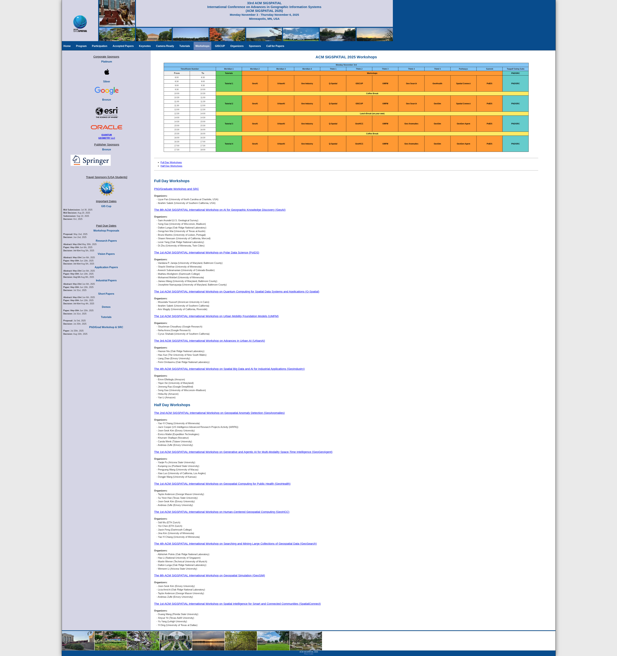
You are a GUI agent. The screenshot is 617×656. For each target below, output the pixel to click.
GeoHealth (437, 83)
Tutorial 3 (229, 124)
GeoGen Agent (463, 124)
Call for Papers (275, 46)
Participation (99, 46)
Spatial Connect (463, 83)
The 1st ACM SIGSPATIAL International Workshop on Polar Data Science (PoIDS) (206, 252)
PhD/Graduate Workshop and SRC (176, 189)
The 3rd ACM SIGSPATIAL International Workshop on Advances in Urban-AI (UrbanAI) (209, 340)
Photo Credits (308, 654)
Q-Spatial (333, 83)
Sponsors (255, 46)
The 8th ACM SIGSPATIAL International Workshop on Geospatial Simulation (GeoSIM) (209, 575)
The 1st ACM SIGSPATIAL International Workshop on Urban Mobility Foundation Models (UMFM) (216, 316)
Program (81, 46)
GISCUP (220, 46)
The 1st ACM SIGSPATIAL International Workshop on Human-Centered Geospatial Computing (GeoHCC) (221, 511)
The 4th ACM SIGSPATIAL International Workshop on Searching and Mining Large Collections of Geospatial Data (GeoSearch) (235, 543)
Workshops (202, 46)
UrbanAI (281, 83)
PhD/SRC (515, 83)
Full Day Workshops (171, 162)
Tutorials (184, 46)
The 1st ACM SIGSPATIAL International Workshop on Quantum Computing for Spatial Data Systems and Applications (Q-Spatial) (236, 291)
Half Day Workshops (171, 166)
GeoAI (255, 83)
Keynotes (145, 46)
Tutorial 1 (229, 83)
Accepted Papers (123, 46)
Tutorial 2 (229, 104)
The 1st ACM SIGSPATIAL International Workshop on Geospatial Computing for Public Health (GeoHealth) (222, 483)
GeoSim (437, 104)
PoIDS (489, 83)
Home (67, 46)
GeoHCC (359, 124)
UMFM (385, 83)
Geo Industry (307, 83)
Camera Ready (165, 46)
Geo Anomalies (411, 124)
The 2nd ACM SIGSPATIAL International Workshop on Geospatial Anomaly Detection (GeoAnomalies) (219, 413)
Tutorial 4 (229, 144)
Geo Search (411, 83)
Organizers (237, 46)
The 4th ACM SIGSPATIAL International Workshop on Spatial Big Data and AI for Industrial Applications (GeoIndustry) (229, 368)
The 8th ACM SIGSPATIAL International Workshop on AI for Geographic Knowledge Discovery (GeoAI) (220, 209)
